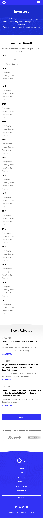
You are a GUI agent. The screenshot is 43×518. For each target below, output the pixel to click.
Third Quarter (7, 79)
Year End (5, 82)
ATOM (21, 473)
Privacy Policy (31, 512)
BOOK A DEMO (21, 491)
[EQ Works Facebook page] (27, 507)
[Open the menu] (38, 2)
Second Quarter (12, 64)
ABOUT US (21, 477)
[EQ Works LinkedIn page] (20, 507)
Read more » (7, 354)
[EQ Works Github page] (23, 507)
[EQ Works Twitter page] (16, 507)
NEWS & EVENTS (21, 486)
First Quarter (11, 59)
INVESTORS (21, 482)
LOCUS (21, 468)
